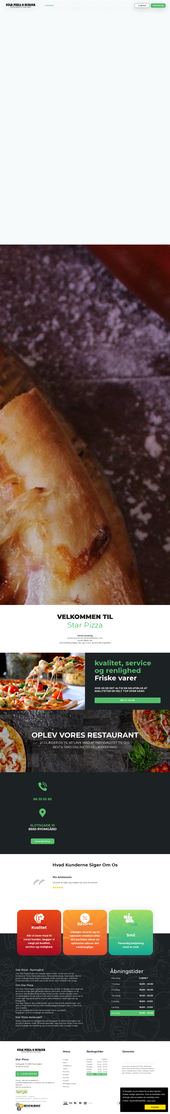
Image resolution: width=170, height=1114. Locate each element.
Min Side (107, 5)
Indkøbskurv (76, 5)
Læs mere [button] (151, 1101)
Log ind (142, 5)
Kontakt (121, 5)
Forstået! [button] (155, 1107)
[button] (133, 1107)
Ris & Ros (93, 5)
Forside (49, 5)
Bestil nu (85, 1020)
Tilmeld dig (158, 5)
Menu (61, 5)
